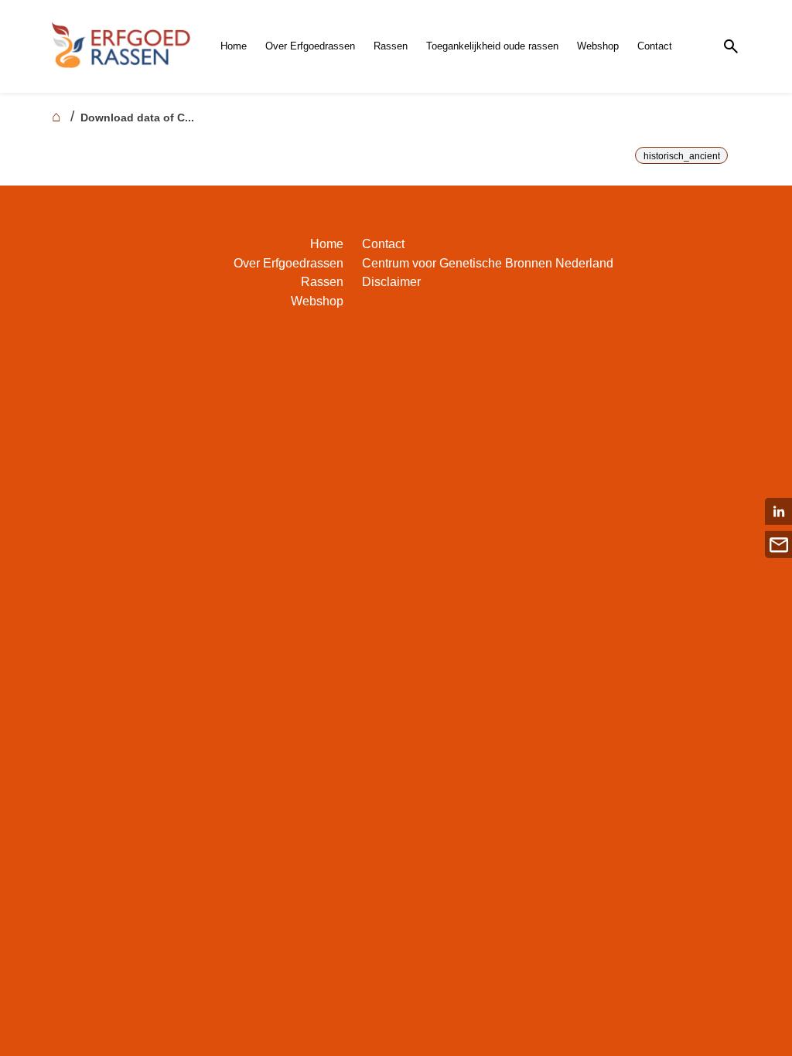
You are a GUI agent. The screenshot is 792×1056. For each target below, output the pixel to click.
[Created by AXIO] (727, 247)
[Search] (731, 46)
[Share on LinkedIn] (778, 511)
